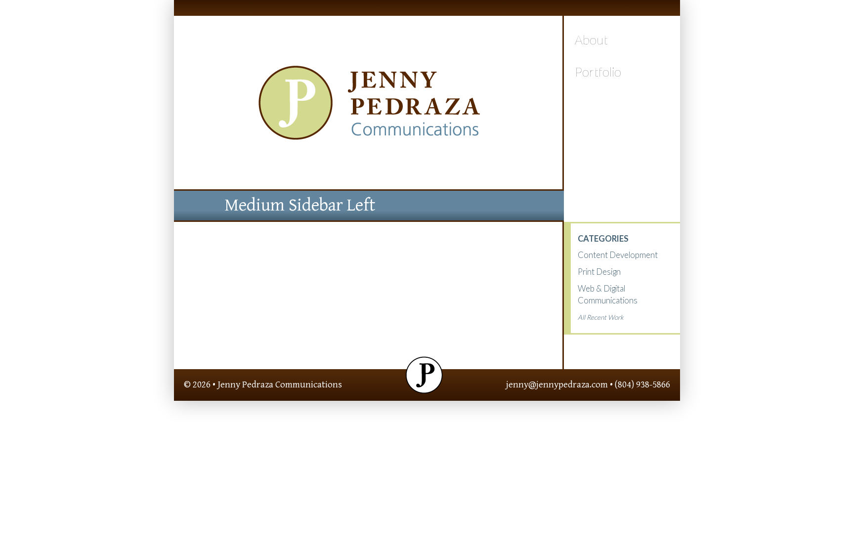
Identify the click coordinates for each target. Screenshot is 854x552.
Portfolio (598, 71)
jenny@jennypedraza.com (557, 384)
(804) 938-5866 (642, 384)
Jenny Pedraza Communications (279, 384)
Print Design (599, 272)
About (591, 39)
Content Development (618, 255)
